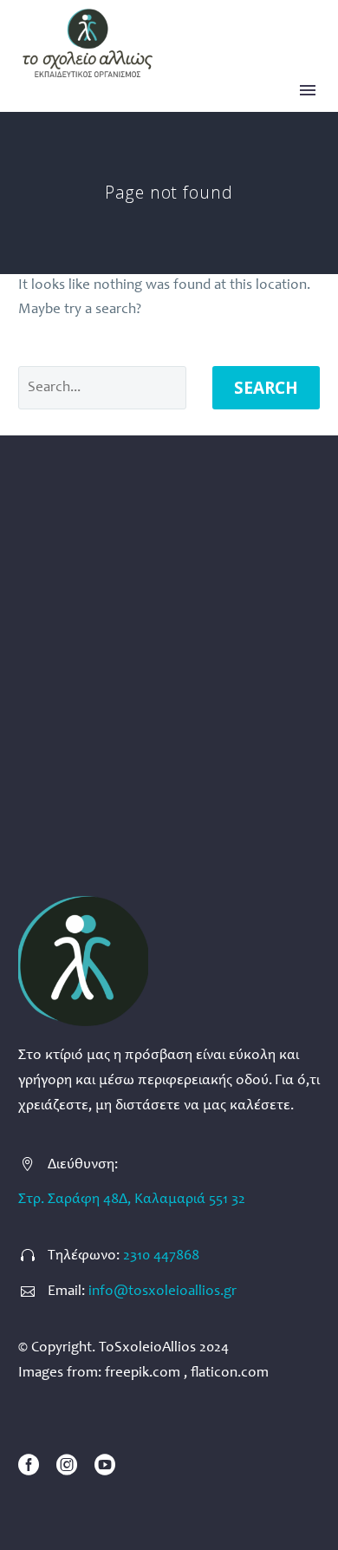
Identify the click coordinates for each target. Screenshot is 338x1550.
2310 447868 (161, 1256)
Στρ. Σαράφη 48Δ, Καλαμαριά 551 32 (131, 1200)
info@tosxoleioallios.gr (162, 1292)
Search (266, 387)
